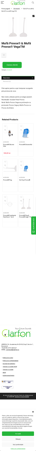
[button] (33, 412)
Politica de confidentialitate (18, 448)
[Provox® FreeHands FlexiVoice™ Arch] (10, 204)
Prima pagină (6, 8)
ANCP (4, 372)
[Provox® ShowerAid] (26, 133)
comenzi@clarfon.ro (12, 349)
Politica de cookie (8, 357)
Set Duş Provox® (24, 180)
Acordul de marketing (9, 363)
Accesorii (17, 8)
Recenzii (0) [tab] (7, 81)
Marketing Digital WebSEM (22, 396)
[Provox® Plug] (10, 168)
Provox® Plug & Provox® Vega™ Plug (25, 216)
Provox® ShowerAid (25, 144)
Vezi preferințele (18, 444)
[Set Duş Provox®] (26, 168)
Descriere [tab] (6, 78)
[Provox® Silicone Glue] (10, 133)
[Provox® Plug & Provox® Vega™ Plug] (26, 204)
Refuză (18, 439)
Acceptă (18, 434)
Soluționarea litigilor (8, 375)
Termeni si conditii (8, 369)
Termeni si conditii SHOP (10, 366)
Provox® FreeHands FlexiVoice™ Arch (9, 216)
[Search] (32, 2)
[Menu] (2, 2)
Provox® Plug (7, 180)
